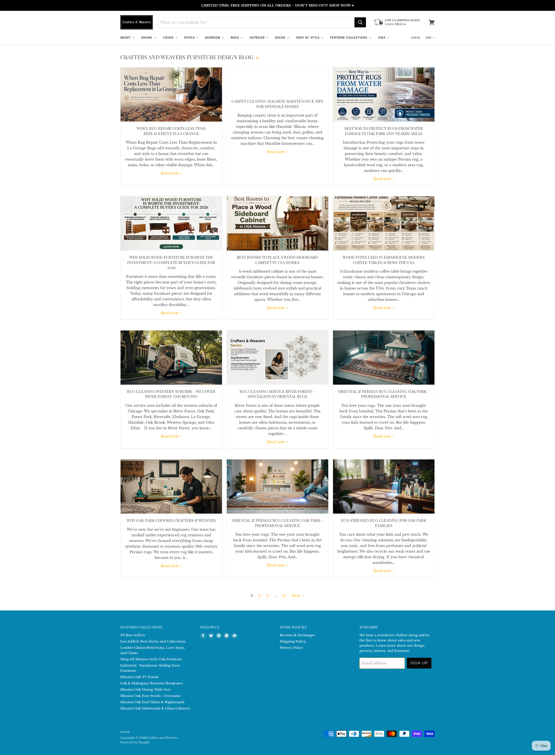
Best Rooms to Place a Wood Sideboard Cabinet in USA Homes (277, 260)
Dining (147, 37)
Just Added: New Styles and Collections (153, 641)
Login (415, 37)
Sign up (419, 663)
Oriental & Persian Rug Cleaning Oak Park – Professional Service (383, 394)
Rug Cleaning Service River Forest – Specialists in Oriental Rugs (277, 394)
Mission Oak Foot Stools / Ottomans (150, 696)
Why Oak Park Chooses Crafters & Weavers (171, 520)
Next (296, 595)
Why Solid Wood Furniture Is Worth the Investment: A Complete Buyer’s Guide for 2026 (171, 262)
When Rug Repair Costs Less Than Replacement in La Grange (171, 131)
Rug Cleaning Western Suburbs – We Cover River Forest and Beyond (171, 394)
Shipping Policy (293, 641)
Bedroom (213, 37)
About (126, 37)
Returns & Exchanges (297, 635)
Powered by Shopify (135, 742)
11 (284, 595)
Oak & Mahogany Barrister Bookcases (151, 683)
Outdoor (258, 37)
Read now (170, 173)
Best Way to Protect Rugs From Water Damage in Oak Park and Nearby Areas (383, 131)
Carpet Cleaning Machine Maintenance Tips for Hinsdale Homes (277, 104)
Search (125, 732)
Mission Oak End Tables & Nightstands (152, 702)
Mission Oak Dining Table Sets (145, 689)
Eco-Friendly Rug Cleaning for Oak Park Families (383, 523)
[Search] (360, 22)
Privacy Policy (291, 648)
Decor (281, 37)
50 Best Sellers (132, 635)
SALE (382, 37)
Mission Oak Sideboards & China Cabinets (155, 708)
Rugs (235, 37)
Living (169, 37)
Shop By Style (308, 37)
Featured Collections (349, 37)
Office (190, 37)
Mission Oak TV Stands (139, 677)
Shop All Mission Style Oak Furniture (151, 659)
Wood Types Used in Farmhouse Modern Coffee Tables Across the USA (384, 260)
